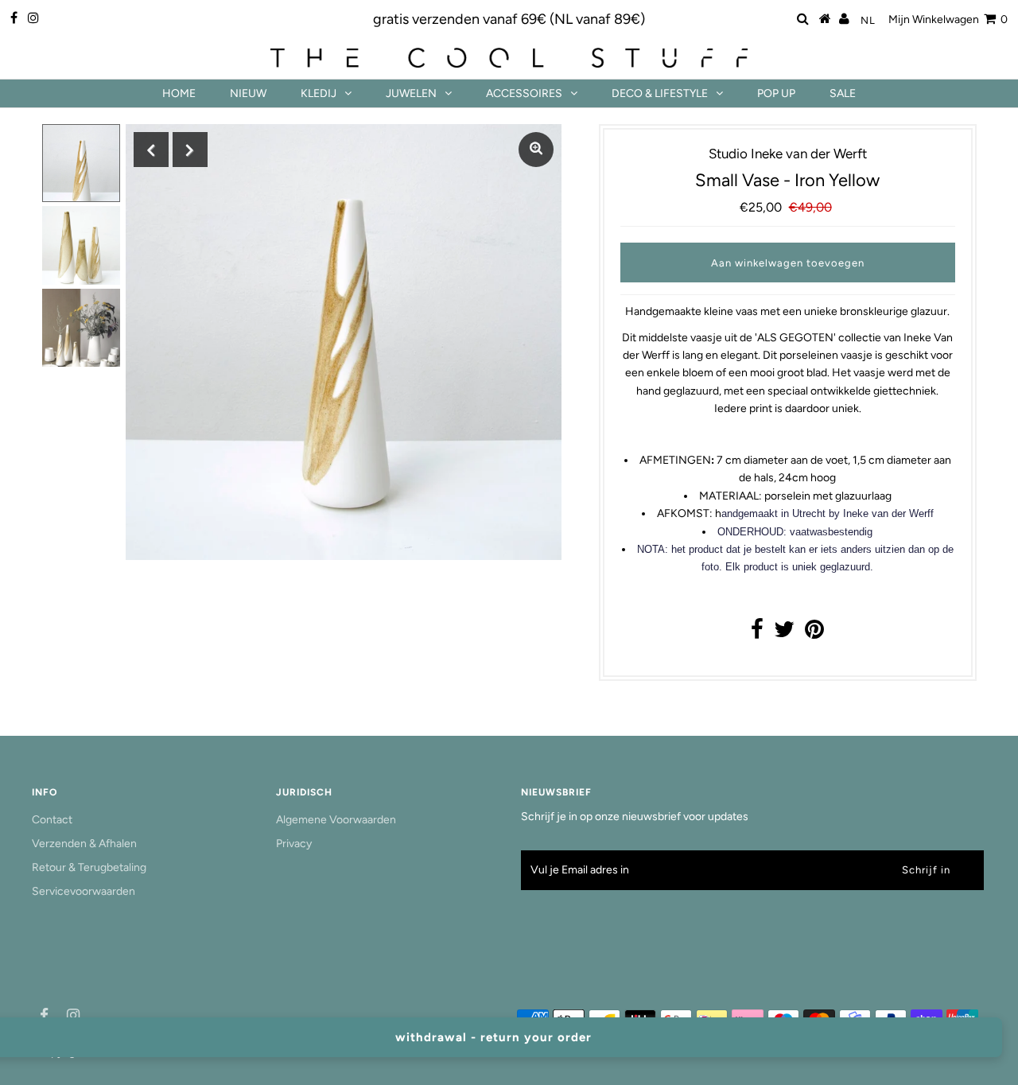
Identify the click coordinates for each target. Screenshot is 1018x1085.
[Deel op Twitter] (784, 633)
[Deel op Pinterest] (814, 633)
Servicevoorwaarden (83, 891)
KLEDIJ (318, 93)
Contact (52, 819)
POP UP (776, 93)
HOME (179, 93)
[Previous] (151, 149)
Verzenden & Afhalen (84, 843)
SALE (843, 93)
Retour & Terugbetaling (89, 867)
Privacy (294, 843)
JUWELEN (411, 93)
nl (868, 20)
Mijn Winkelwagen (948, 19)
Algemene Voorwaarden (336, 819)
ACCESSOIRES (524, 93)
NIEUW (248, 93)
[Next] (190, 149)
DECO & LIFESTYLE (660, 93)
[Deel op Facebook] (757, 633)
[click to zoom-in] (536, 149)
